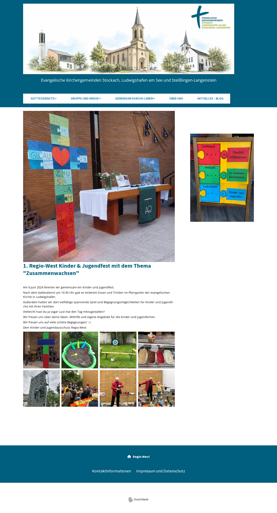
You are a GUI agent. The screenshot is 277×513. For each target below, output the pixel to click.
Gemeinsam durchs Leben (134, 98)
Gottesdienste (42, 98)
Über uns (176, 98)
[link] (43, 99)
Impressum (109, 488)
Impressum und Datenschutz (160, 470)
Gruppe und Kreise (85, 98)
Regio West (138, 457)
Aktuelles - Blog (210, 98)
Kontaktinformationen (111, 470)
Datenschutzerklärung (132, 488)
